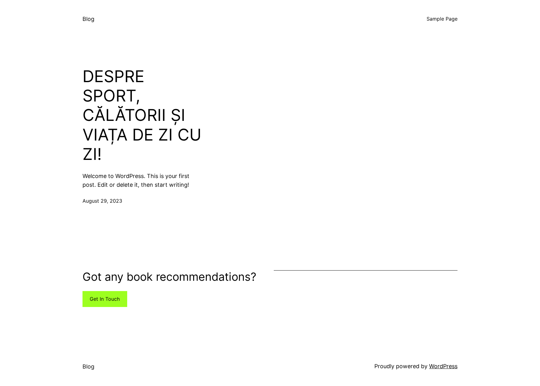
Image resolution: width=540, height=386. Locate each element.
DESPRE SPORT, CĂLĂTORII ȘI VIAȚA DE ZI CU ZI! (142, 115)
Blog (88, 19)
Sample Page (442, 19)
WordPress (443, 366)
